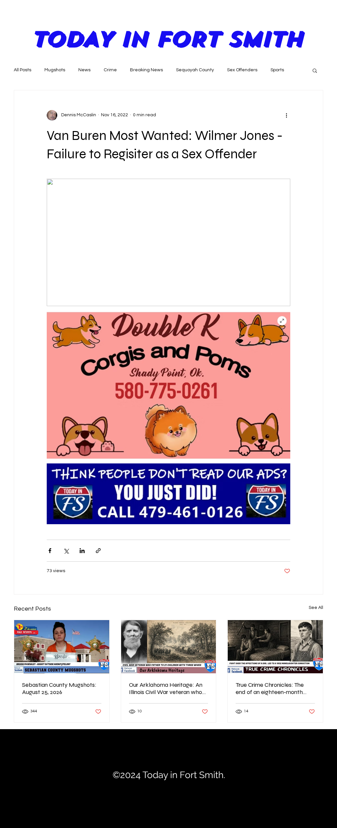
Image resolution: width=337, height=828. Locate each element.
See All (316, 607)
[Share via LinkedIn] (82, 551)
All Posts (22, 70)
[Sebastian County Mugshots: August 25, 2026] (61, 646)
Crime (110, 70)
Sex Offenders (242, 70)
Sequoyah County (195, 70)
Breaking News (146, 70)
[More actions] (286, 115)
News (84, 70)
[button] (315, 70)
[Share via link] (98, 551)
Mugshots (54, 70)
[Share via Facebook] (50, 551)
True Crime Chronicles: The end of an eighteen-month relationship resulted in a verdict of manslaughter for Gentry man (271, 688)
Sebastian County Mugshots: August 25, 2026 (59, 688)
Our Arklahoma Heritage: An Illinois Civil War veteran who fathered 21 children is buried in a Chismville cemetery (166, 688)
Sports (277, 70)
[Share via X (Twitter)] (66, 551)
